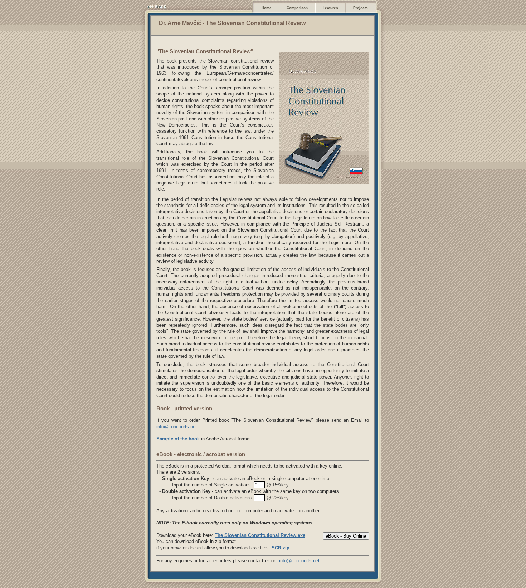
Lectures (330, 8)
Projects (360, 8)
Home (267, 8)
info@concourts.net (176, 426)
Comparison (297, 8)
